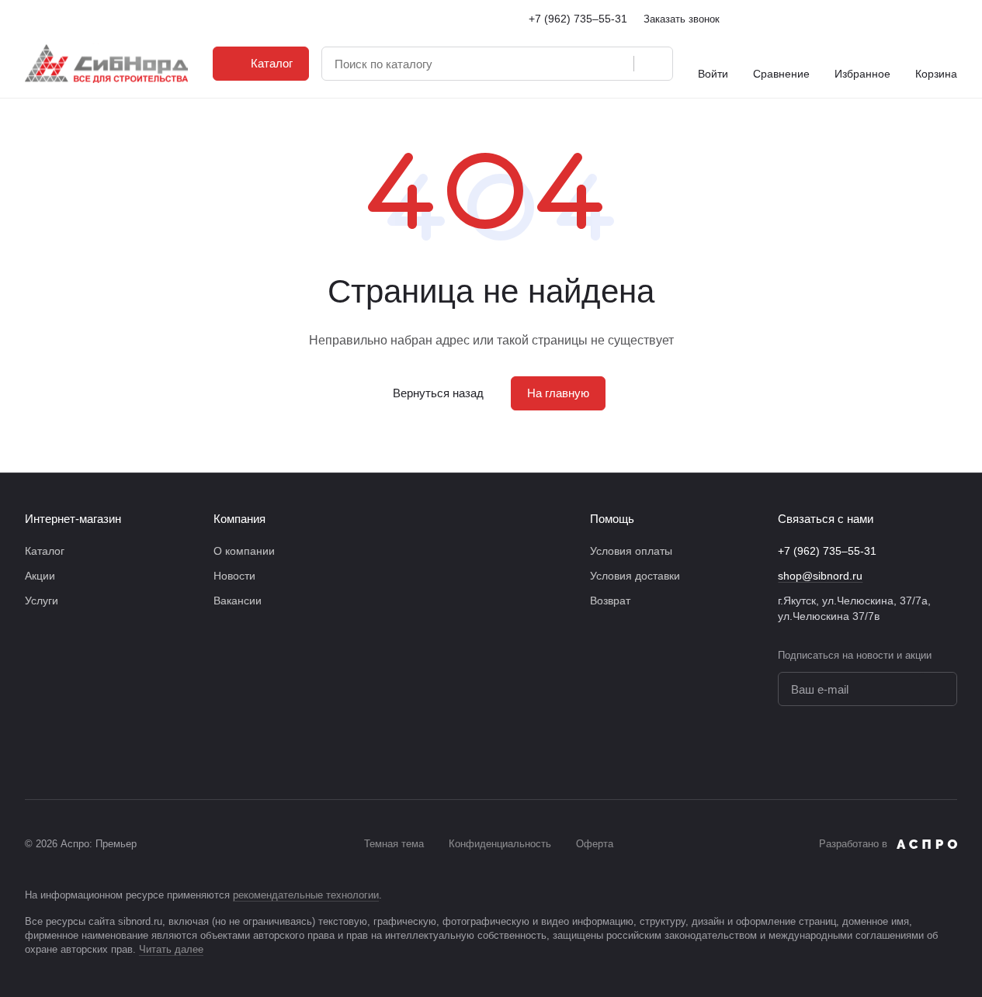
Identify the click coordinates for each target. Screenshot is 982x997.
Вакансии (237, 600)
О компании (244, 551)
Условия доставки (635, 575)
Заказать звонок (682, 19)
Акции (40, 575)
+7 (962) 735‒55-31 (578, 18)
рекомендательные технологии (306, 895)
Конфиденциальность (500, 844)
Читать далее (171, 949)
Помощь (612, 518)
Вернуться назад (438, 393)
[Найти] (652, 63)
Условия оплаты (631, 551)
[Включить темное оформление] (951, 18)
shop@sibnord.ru (820, 575)
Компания (239, 518)
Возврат (610, 600)
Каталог (44, 551)
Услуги (41, 600)
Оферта (594, 844)
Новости (234, 575)
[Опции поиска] (613, 63)
